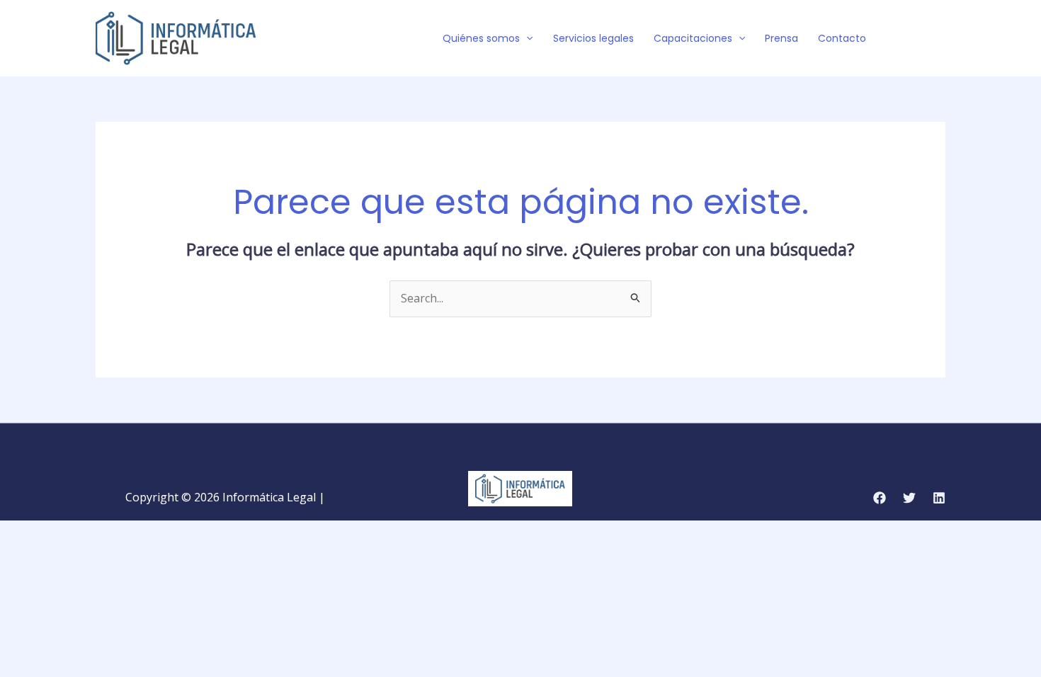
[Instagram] (939, 39)
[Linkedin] (939, 497)
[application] (526, 38)
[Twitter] (917, 39)
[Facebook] (896, 39)
